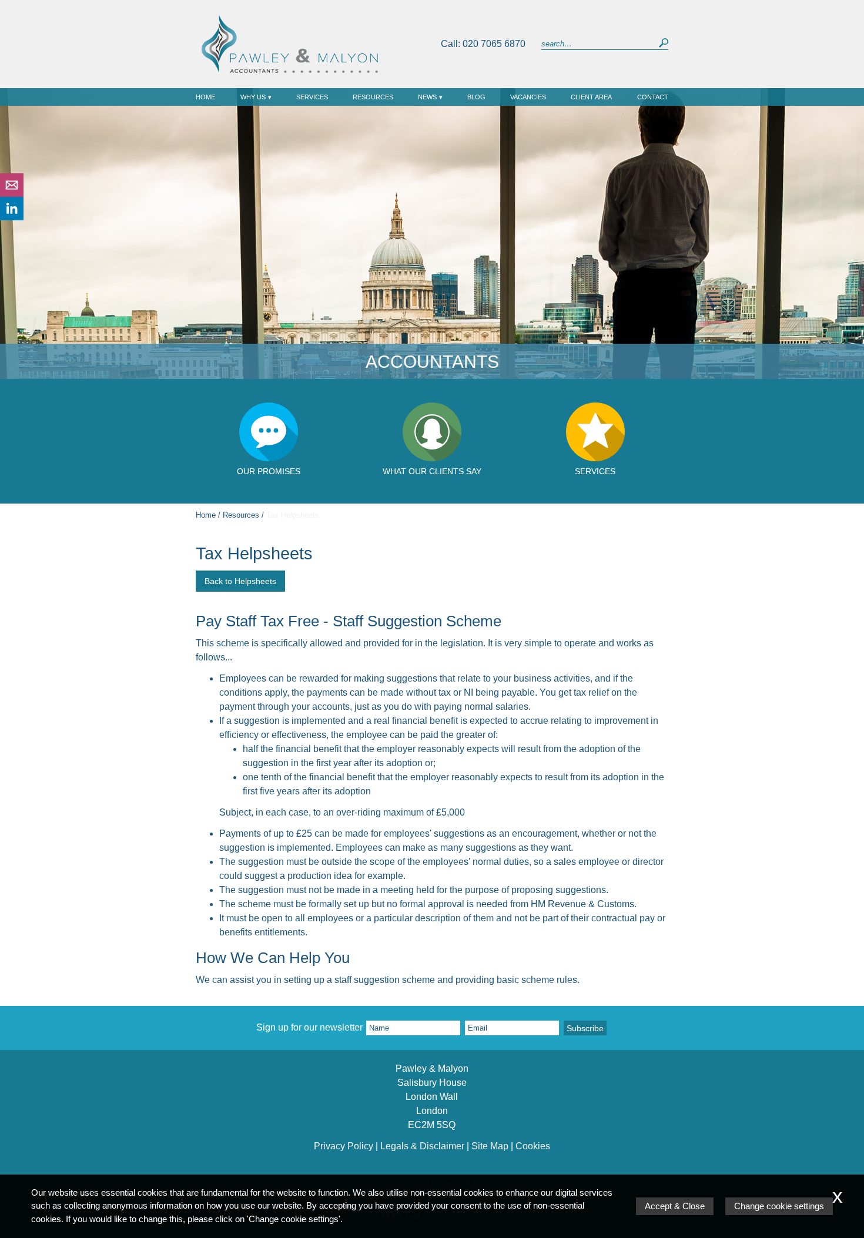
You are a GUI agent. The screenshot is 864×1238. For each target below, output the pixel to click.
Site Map (489, 1146)
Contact (652, 96)
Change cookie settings (779, 1206)
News (427, 96)
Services (312, 96)
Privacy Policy (343, 1146)
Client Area (591, 96)
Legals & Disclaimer (422, 1146)
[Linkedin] (12, 217)
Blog (476, 96)
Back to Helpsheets (240, 581)
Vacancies (528, 96)
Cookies (532, 1146)
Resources (373, 96)
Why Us (253, 96)
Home (205, 96)
